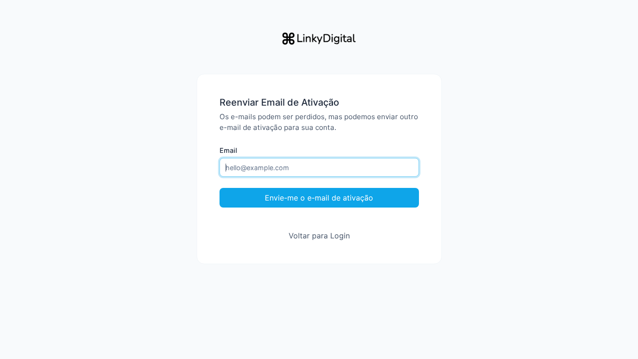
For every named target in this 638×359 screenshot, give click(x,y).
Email (228, 150)
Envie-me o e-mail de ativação (319, 197)
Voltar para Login (319, 235)
